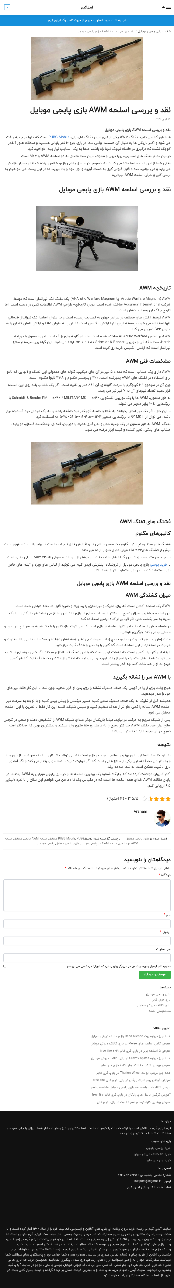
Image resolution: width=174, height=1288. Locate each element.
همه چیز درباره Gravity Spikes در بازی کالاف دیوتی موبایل (131, 1058)
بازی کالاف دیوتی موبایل (154, 1005)
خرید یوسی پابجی (158, 1148)
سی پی (96, 1265)
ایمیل (165, 932)
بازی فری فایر (161, 1000)
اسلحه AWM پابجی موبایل (31, 839)
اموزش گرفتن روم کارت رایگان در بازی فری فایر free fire (132, 1080)
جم (25, 1260)
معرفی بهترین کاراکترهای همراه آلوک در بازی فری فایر (134, 1102)
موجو (38, 1265)
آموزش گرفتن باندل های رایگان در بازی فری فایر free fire (131, 1095)
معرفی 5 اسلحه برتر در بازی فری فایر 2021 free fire (135, 1051)
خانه (168, 31)
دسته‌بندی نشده (160, 1011)
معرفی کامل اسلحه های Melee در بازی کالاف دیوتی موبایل (131, 1043)
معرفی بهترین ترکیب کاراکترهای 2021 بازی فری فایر (135, 1065)
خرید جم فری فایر (158, 1160)
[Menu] (168, 7)
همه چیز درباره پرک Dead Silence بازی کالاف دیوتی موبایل (131, 1036)
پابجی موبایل (46, 844)
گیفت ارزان (139, 1249)
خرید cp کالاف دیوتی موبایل (152, 1154)
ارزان (162, 1239)
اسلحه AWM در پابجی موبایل (99, 844)
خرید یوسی (158, 564)
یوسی (132, 1239)
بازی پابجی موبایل (149, 31)
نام (167, 915)
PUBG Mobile (59, 137)
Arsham (140, 811)
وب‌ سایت (163, 949)
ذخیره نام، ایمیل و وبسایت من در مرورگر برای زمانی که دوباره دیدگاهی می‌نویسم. (119, 966)
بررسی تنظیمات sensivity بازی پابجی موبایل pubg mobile (131, 1087)
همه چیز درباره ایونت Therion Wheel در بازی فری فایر (134, 1073)
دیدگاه (165, 875)
